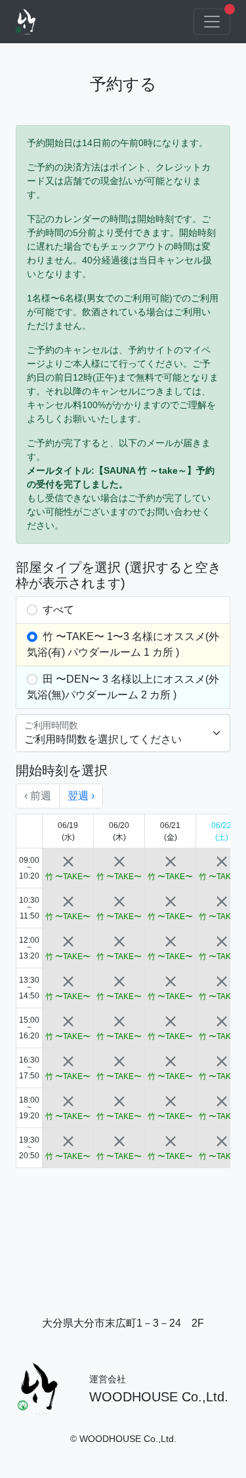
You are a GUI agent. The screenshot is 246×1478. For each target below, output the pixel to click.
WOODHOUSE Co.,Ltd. (158, 1397)
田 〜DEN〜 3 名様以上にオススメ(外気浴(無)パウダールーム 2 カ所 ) (123, 686)
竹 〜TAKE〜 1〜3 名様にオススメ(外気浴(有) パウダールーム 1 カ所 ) (123, 644)
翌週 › (81, 795)
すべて (57, 609)
